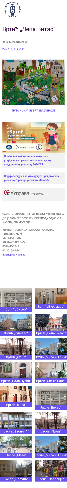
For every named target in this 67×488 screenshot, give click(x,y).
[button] (63, 9)
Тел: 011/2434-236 (13, 49)
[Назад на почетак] (12, 9)
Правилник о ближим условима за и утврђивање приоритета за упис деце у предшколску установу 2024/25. (28, 160)
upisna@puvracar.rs (13, 254)
